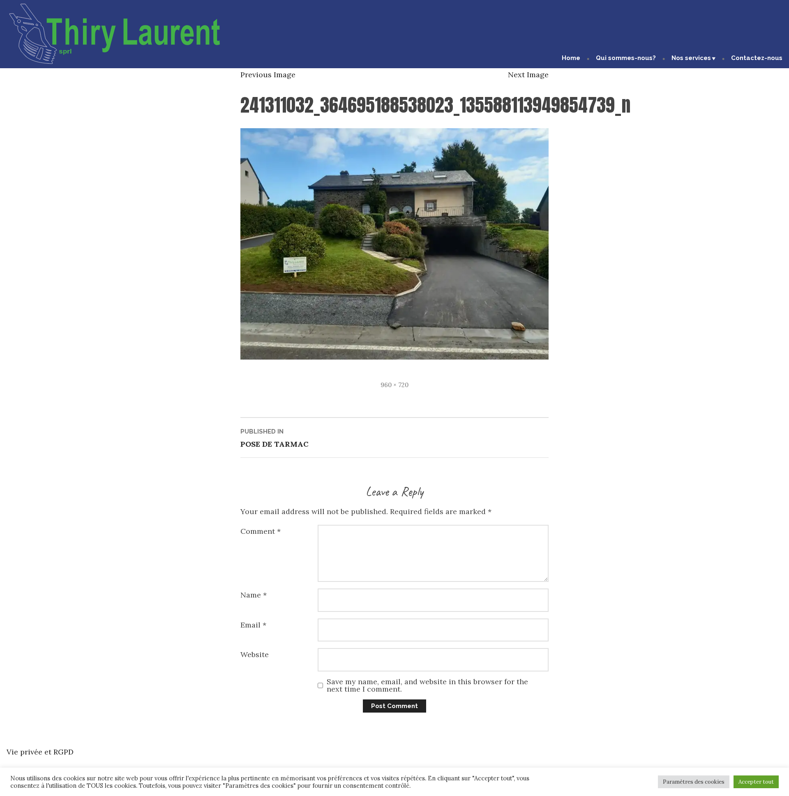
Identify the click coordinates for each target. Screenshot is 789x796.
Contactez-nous (756, 58)
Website (254, 654)
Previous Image (267, 74)
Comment (260, 531)
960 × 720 (394, 385)
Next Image (528, 74)
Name (253, 595)
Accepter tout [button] (756, 781)
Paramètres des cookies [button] (693, 781)
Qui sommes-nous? (626, 58)
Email (253, 625)
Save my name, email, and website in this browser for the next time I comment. (427, 685)
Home (571, 58)
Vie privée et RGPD (40, 752)
